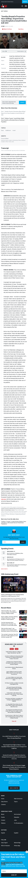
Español (16, 833)
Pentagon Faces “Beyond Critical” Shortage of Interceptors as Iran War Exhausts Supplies (14, 663)
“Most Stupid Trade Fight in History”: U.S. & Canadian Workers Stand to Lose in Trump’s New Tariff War (14, 746)
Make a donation (14, 788)
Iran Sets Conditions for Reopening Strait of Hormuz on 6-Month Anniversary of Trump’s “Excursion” (14, 657)
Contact (3, 820)
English (3, 833)
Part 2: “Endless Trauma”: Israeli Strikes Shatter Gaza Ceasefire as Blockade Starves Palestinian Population (12, 120)
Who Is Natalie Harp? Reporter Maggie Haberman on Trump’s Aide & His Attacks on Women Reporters (14, 767)
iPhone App (17, 845)
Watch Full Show (8, 29)
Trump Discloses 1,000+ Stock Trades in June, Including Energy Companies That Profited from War (14, 717)
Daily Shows (4, 801)
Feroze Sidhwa (4, 138)
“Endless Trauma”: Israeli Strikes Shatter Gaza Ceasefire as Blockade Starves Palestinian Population (13, 523)
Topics (2, 60)
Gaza (2, 130)
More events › (4, 568)
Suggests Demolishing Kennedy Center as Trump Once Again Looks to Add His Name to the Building (14, 711)
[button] (14, 40)
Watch (11, 649)
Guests (2, 64)
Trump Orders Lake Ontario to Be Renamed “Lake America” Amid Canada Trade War (14, 694)
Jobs (15, 820)
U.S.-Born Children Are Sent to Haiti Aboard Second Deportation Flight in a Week (14, 679)
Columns (3, 804)
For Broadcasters (18, 823)
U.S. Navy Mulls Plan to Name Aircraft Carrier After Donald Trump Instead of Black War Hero (14, 705)
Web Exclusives (18, 798)
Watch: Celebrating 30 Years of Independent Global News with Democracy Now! (12, 595)
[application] (14, 41)
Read (16, 649)
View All (14, 721)
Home (2, 798)
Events (3, 817)
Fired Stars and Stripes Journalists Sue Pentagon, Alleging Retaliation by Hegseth (14, 700)
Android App (17, 842)
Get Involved (17, 814)
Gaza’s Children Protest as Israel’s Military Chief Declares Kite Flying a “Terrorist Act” (14, 673)
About (2, 814)
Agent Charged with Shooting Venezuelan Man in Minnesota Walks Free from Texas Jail (14, 688)
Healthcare (8, 130)
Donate (25, 1)
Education (16, 817)
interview (3, 499)
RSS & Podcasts (5, 845)
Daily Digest (4, 842)
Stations (3, 823)
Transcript (3, 68)
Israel (14, 130)
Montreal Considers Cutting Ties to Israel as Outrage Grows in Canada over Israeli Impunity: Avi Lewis (14, 756)
